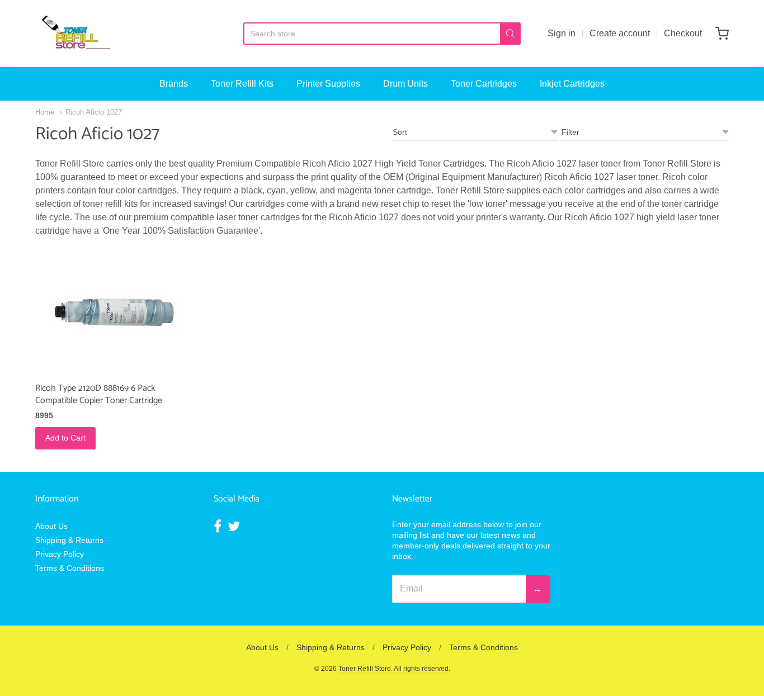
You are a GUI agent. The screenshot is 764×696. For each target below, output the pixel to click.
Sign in (562, 33)
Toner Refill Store (364, 669)
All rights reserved (421, 669)
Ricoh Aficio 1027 (93, 112)
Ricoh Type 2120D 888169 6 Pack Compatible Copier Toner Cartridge (98, 394)
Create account (619, 33)
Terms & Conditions (69, 568)
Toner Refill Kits (242, 83)
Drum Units (405, 83)
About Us (51, 526)
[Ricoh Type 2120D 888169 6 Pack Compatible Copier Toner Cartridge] (114, 312)
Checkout (683, 33)
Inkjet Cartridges (572, 83)
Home (44, 112)
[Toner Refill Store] (75, 33)
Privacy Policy (59, 554)
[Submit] (510, 33)
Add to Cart (65, 437)
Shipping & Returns (69, 540)
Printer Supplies (328, 83)
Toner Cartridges (484, 83)
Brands (173, 83)
